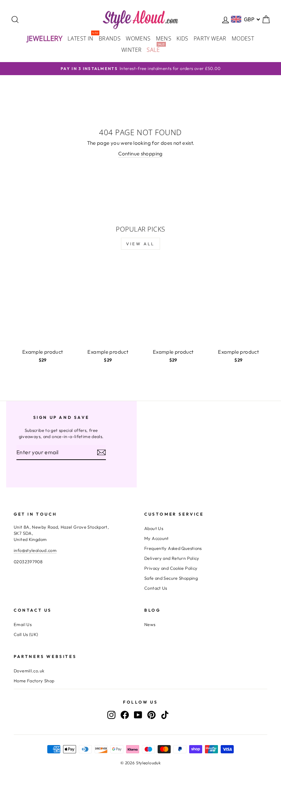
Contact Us (155, 588)
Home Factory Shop (34, 680)
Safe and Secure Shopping (171, 578)
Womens (138, 38)
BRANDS (110, 38)
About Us (153, 528)
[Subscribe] (101, 452)
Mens (164, 38)
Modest (243, 38)
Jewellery (45, 38)
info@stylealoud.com (35, 550)
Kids (182, 38)
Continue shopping (140, 153)
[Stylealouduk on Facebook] (125, 714)
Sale (154, 49)
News (150, 624)
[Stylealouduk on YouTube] (138, 714)
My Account (156, 538)
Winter (131, 50)
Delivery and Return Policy (171, 558)
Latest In (82, 38)
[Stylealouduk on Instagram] (111, 714)
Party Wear (210, 38)
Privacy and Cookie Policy (170, 568)
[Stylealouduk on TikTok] (165, 714)
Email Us (23, 624)
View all (140, 243)
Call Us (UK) (26, 634)
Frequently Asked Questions (173, 548)
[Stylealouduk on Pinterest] (151, 714)
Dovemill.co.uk (29, 670)
